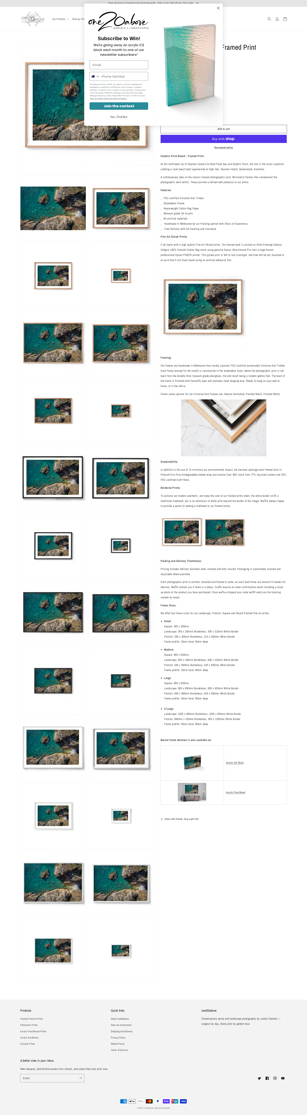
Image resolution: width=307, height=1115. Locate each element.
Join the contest (119, 106)
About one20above (120, 1018)
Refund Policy (118, 1043)
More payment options (223, 147)
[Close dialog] (218, 8)
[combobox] (95, 76)
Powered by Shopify (162, 1108)
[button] (269, 19)
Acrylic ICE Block (235, 762)
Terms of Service (119, 1050)
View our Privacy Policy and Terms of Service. (108, 98)
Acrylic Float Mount (235, 792)
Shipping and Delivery (122, 1031)
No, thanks (119, 117)
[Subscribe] (80, 1078)
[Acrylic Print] (192, 792)
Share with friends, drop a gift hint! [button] (182, 818)
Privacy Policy (118, 1037)
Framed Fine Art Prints (31, 1018)
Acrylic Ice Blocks (29, 1037)
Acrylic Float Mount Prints (33, 1031)
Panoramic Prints (29, 1025)
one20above (149, 1108)
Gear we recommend (121, 1025)
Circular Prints (27, 1043)
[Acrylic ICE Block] (192, 775)
